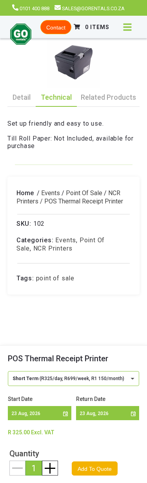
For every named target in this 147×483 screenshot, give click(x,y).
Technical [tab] (56, 97)
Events (50, 193)
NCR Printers (53, 248)
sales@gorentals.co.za (93, 8)
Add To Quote (95, 469)
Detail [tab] (22, 97)
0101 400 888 (34, 8)
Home (25, 193)
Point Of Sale (84, 193)
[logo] (20, 35)
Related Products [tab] (108, 97)
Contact (55, 27)
